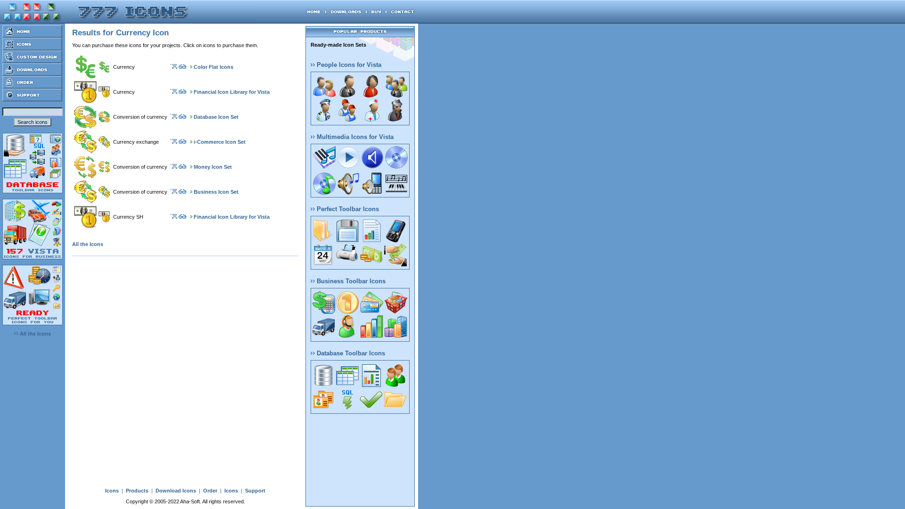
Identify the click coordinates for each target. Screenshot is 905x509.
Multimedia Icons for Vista (354, 136)
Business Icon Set (216, 192)
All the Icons (34, 334)
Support (255, 490)
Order (210, 490)
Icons (112, 490)
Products (137, 490)
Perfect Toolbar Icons (347, 209)
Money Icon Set (213, 167)
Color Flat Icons (213, 67)
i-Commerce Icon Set (220, 142)
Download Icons (176, 490)
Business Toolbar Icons (350, 281)
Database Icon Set (216, 117)
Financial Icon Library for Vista (232, 92)
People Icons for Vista (348, 64)
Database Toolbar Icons (350, 353)
